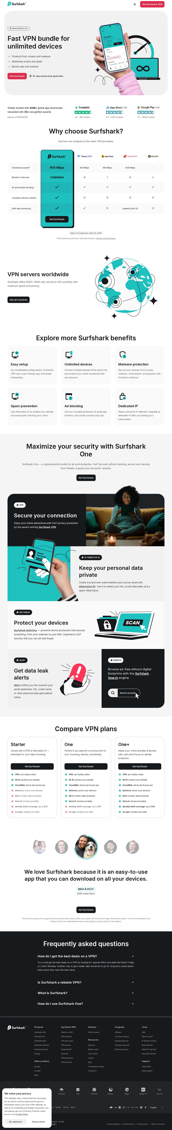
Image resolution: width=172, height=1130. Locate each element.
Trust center (93, 1054)
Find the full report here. (106, 238)
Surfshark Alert (40, 1041)
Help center (146, 1067)
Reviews (64, 1054)
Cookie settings (113, 1124)
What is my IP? (147, 1037)
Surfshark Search (41, 1049)
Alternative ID (87, 586)
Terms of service (157, 1124)
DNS (143, 1032)
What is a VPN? (67, 1032)
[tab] (86, 847)
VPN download (67, 1058)
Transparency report (96, 1067)
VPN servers (66, 1045)
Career (91, 1058)
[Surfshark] (17, 4)
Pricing (37, 1054)
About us (91, 1045)
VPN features (66, 1037)
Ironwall (37, 1071)
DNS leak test (147, 1045)
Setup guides (147, 1071)
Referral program (121, 1049)
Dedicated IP (66, 1049)
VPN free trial (66, 1062)
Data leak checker (149, 1054)
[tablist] (86, 847)
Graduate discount (122, 1045)
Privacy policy (142, 1124)
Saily (36, 1075)
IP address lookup (149, 1041)
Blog (90, 1062)
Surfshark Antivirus (25, 630)
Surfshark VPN (47, 527)
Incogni (37, 1067)
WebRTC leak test (149, 1049)
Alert (17, 685)
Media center (93, 1049)
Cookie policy (128, 1124)
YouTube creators (122, 1037)
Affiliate (118, 1032)
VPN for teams (94, 1032)
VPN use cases (67, 1041)
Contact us (92, 1071)
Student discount (121, 1041)
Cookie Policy (21, 1114)
